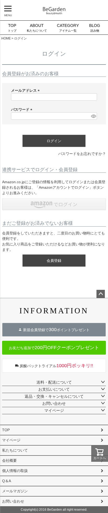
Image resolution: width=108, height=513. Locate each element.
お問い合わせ (54, 403)
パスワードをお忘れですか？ (82, 154)
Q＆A (6, 481)
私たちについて (37, 27)
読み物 (94, 27)
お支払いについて (54, 389)
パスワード (22, 109)
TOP (6, 430)
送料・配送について (54, 382)
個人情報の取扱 (15, 471)
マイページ (54, 410)
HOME (6, 38)
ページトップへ (100, 294)
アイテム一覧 (68, 27)
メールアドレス (26, 90)
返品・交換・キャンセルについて (54, 396)
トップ (12, 27)
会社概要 (9, 460)
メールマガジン (15, 491)
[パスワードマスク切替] (93, 116)
